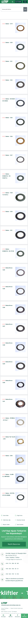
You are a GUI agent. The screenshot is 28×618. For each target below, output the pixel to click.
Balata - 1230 (7, 211)
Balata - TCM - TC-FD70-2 (7, 193)
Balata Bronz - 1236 (7, 306)
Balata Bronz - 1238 (7, 344)
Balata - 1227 (7, 155)
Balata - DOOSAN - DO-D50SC (8, 100)
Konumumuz (17, 616)
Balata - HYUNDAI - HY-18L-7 (8, 419)
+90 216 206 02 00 (12, 563)
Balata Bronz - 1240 (7, 381)
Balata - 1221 (7, 61)
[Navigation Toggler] (25, 1)
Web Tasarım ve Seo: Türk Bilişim (9, 611)
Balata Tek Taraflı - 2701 (8, 438)
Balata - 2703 (7, 455)
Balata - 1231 (7, 230)
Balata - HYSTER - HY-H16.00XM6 (8, 494)
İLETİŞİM (18, 1)
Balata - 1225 (7, 117)
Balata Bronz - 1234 (7, 269)
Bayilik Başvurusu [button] (14, 544)
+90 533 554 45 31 (12, 568)
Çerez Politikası (5, 608)
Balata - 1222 (7, 80)
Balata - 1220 (7, 42)
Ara (25, 9)
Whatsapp (24, 616)
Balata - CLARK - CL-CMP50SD (8, 475)
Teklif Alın (10, 616)
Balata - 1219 (7, 23)
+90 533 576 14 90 (12, 574)
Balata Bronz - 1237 (7, 325)
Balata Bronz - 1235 (7, 287)
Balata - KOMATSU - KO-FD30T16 (6, 176)
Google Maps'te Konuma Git (14, 559)
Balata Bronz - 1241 (7, 400)
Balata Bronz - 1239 (7, 362)
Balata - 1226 (7, 136)
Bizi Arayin (3, 616)
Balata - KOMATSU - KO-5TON (8, 250)
